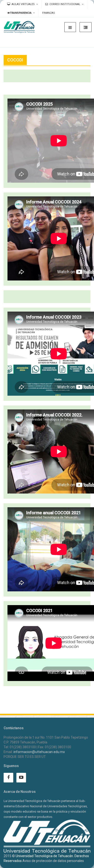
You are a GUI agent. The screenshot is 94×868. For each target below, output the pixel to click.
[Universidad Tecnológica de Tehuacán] (19, 27)
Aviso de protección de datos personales (53, 861)
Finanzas (48, 12)
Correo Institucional (64, 4)
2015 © (9, 856)
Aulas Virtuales (23, 4)
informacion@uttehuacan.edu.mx (39, 752)
